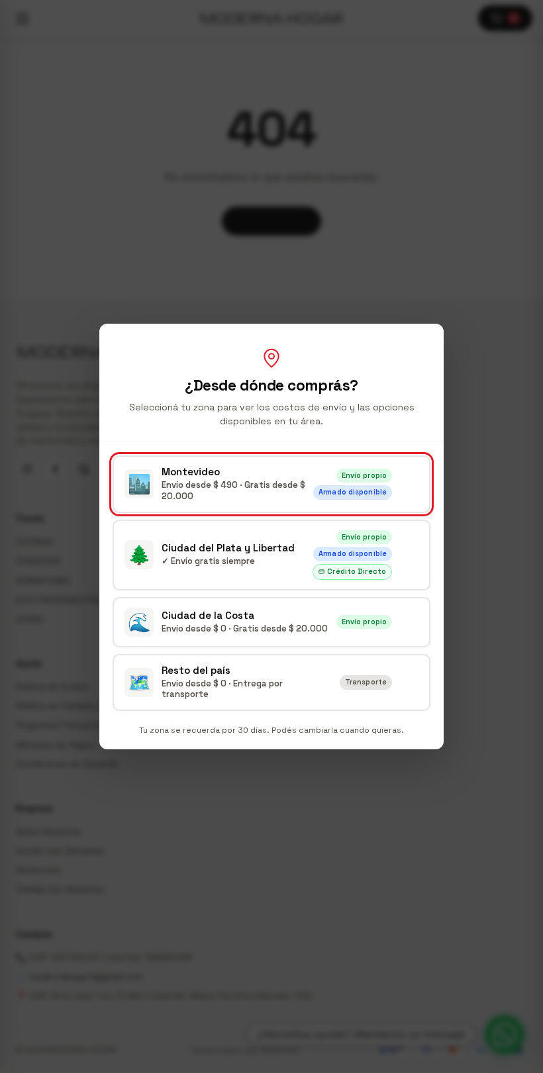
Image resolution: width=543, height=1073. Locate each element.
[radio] (271, 484)
